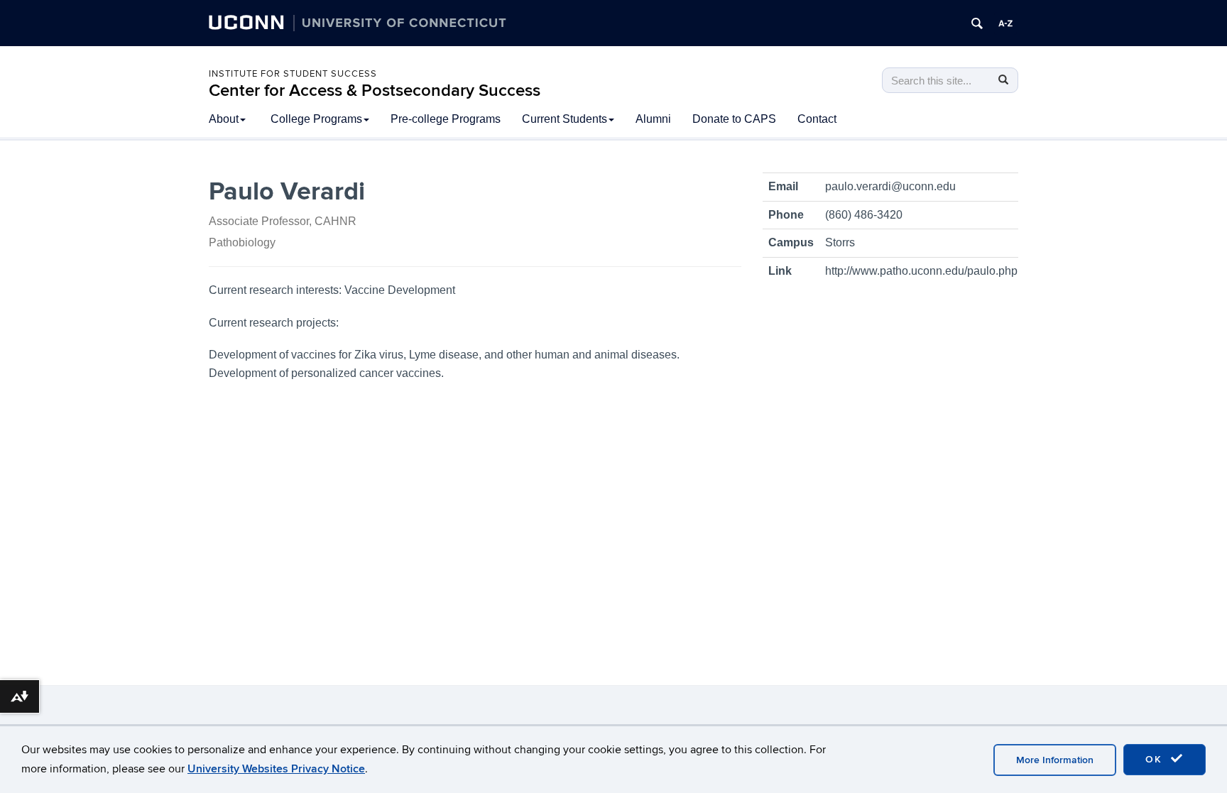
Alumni (653, 119)
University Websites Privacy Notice (276, 769)
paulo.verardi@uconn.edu (890, 186)
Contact (816, 119)
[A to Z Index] (1005, 23)
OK (1156, 759)
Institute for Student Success (293, 74)
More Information (1055, 760)
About (224, 119)
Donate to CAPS (734, 119)
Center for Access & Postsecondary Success (374, 90)
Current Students (564, 119)
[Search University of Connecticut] (977, 23)
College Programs (316, 119)
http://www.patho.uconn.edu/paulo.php (921, 271)
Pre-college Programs (446, 119)
